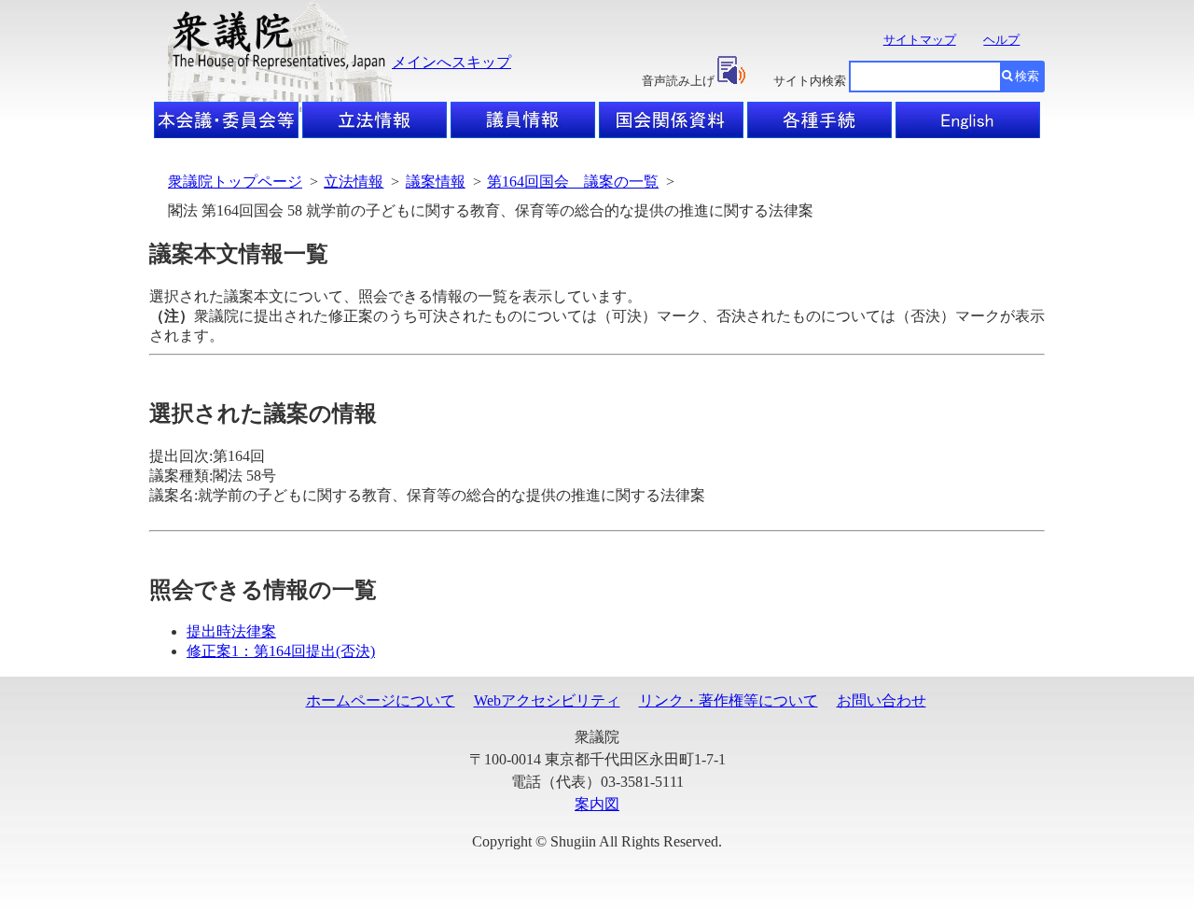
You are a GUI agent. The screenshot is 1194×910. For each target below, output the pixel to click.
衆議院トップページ (235, 181)
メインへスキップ (451, 62)
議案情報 (435, 181)
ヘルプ (1001, 40)
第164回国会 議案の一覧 (573, 181)
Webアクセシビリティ (547, 700)
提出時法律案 (231, 631)
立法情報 (353, 181)
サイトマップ (919, 40)
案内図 (597, 804)
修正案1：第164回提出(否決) (281, 651)
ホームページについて (380, 700)
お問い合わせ (881, 700)
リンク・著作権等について (728, 700)
